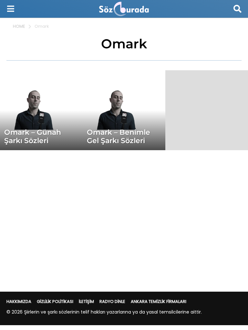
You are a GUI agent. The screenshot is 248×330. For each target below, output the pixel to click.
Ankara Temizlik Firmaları (158, 301)
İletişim (86, 301)
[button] (10, 8)
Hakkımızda (18, 301)
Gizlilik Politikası (55, 301)
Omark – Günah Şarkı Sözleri (32, 136)
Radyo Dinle (112, 301)
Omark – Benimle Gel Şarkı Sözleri (118, 136)
